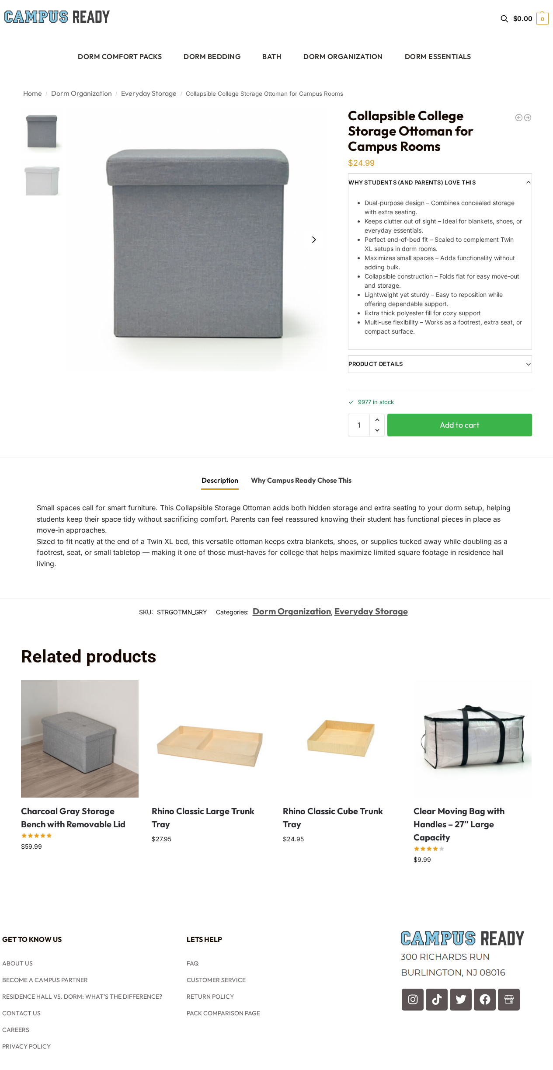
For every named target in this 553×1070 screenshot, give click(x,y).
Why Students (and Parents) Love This (412, 182)
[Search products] (504, 18)
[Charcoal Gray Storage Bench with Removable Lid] (80, 739)
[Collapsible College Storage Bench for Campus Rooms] (519, 117)
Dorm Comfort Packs (120, 56)
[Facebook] (485, 1000)
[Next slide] (314, 239)
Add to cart (460, 425)
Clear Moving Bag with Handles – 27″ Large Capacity (459, 824)
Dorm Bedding (212, 56)
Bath (272, 56)
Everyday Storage (149, 93)
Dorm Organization (343, 56)
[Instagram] (413, 1000)
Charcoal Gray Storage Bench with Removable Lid (73, 817)
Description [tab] (220, 480)
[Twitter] (461, 1000)
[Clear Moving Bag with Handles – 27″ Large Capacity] (473, 739)
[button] (531, 18)
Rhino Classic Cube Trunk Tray (333, 817)
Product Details (375, 363)
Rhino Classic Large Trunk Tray (203, 817)
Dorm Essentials (438, 56)
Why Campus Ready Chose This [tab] (301, 480)
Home (32, 93)
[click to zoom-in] (196, 239)
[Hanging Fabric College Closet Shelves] (527, 117)
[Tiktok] (437, 1000)
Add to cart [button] (79, 867)
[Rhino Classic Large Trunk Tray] (211, 739)
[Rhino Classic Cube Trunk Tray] (342, 739)
